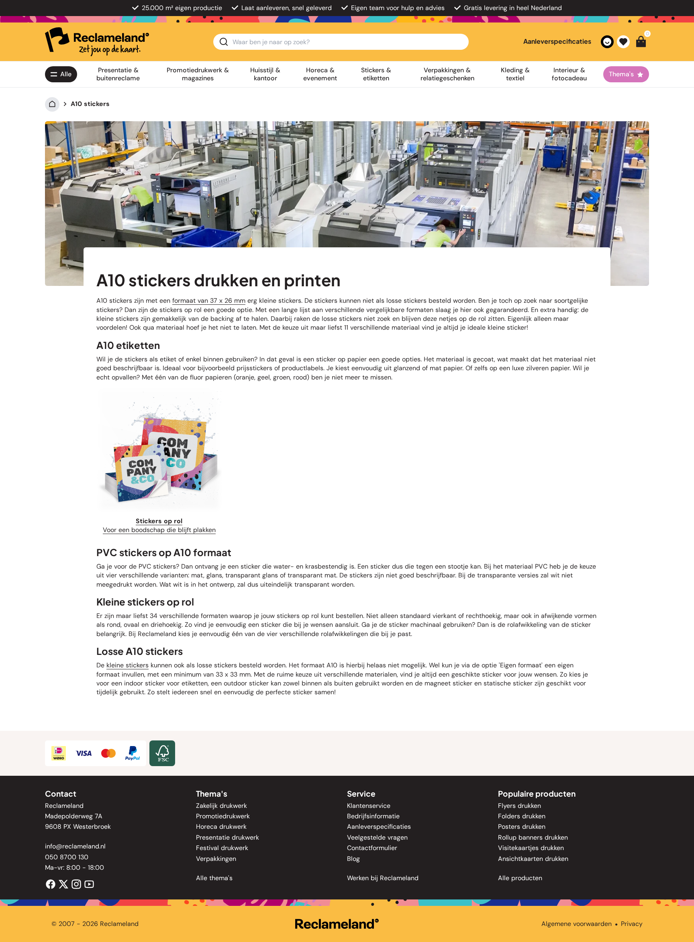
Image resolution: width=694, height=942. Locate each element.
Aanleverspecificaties (557, 41)
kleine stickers (127, 665)
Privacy (632, 924)
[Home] (52, 104)
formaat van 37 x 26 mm (208, 300)
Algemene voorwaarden (576, 924)
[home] (97, 41)
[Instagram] (76, 883)
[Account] (607, 41)
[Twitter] (63, 883)
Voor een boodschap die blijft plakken (159, 530)
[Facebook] (50, 883)
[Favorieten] (623, 41)
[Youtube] (89, 883)
